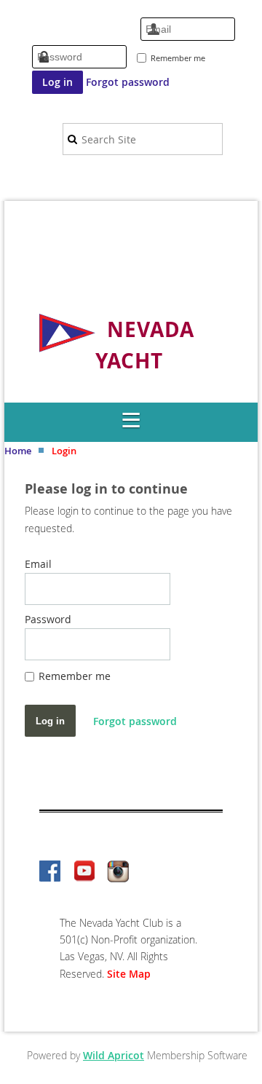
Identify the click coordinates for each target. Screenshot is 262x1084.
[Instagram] (118, 872)
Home (17, 450)
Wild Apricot (113, 1055)
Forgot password (128, 82)
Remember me (178, 58)
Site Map (129, 974)
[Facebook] (51, 872)
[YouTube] (84, 872)
